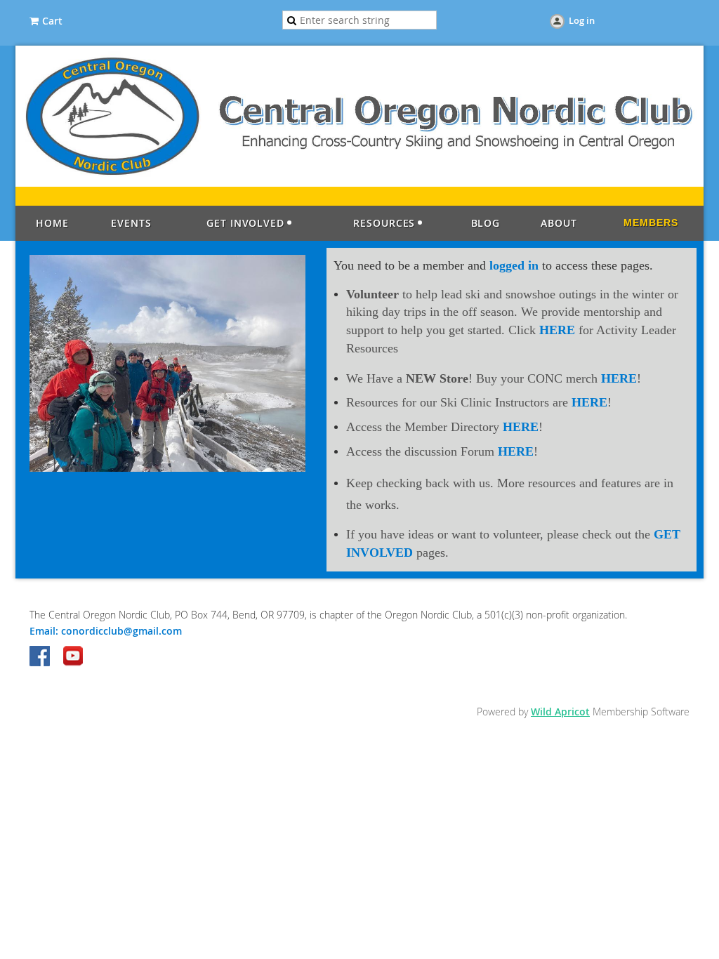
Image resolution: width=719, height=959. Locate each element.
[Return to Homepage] (359, 183)
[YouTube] (73, 657)
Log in (582, 20)
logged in (514, 265)
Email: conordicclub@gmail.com (105, 630)
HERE (559, 330)
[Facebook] (40, 657)
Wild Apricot (560, 711)
